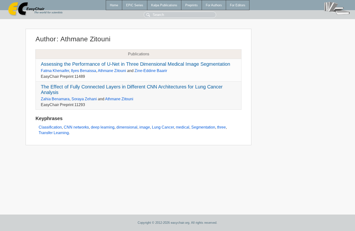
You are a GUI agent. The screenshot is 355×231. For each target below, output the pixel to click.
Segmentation (203, 127)
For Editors (237, 5)
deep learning (102, 127)
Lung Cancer (163, 127)
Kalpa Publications (164, 5)
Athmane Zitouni (112, 71)
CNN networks (76, 127)
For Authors (214, 5)
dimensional (126, 127)
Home (114, 5)
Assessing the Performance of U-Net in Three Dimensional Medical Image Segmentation (135, 64)
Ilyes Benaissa (83, 71)
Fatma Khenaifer (55, 71)
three (221, 127)
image (144, 127)
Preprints (191, 5)
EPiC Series (134, 5)
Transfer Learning (54, 133)
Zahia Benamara (55, 99)
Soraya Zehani (84, 99)
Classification (50, 127)
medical (182, 127)
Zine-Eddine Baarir (151, 71)
